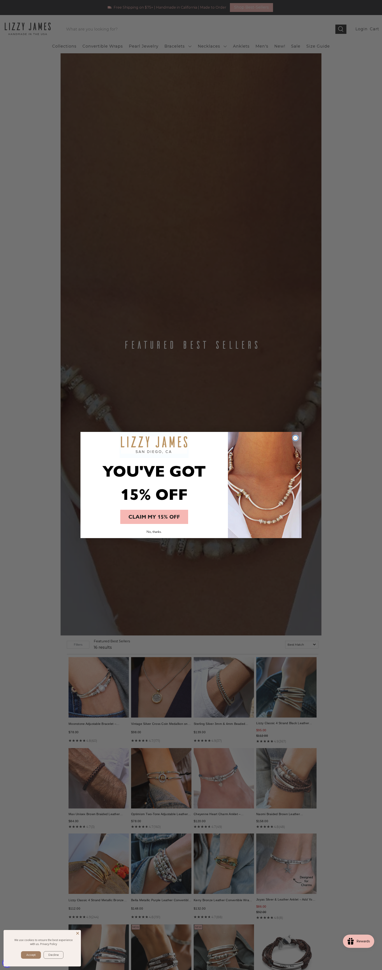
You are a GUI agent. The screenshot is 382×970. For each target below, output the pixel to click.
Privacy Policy (48, 944)
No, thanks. (154, 532)
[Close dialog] (295, 438)
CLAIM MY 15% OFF (154, 517)
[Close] (77, 933)
